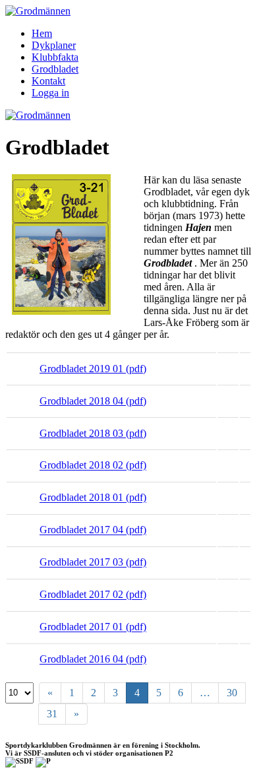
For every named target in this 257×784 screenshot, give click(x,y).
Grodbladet (55, 69)
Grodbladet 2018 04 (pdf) (93, 401)
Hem (42, 33)
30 (232, 692)
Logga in (50, 92)
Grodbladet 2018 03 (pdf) (93, 433)
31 (52, 713)
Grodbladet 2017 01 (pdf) (93, 627)
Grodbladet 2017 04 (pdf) (93, 530)
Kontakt (48, 80)
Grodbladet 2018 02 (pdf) (93, 465)
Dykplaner (54, 45)
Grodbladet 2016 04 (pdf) (93, 659)
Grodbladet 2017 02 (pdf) (93, 595)
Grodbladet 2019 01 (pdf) (93, 368)
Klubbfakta (55, 57)
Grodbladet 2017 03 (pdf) (93, 562)
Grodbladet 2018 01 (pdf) (93, 498)
